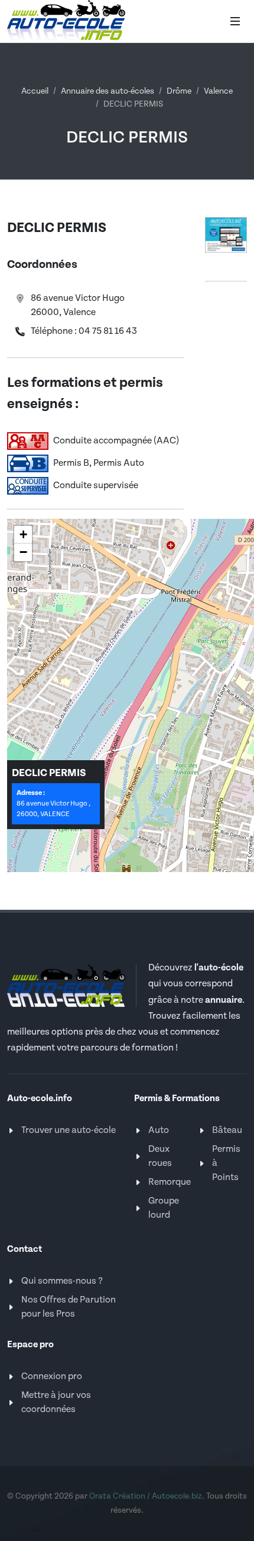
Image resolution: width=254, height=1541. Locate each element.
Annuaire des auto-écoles (107, 91)
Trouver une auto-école (68, 1130)
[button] (23, 535)
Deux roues (160, 1156)
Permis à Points (226, 1163)
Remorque (169, 1182)
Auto (158, 1130)
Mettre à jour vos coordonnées (56, 1402)
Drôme (179, 91)
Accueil (34, 91)
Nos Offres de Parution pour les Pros (68, 1307)
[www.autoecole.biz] (226, 234)
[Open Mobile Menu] (235, 21)
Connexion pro (51, 1376)
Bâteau (227, 1130)
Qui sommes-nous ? (62, 1281)
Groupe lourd (163, 1208)
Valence (218, 91)
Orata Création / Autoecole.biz (145, 1496)
